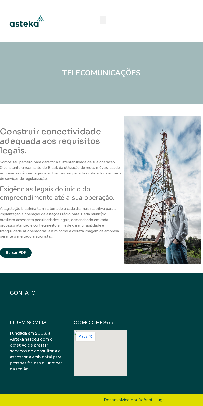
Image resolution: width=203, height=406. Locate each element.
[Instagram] (188, 21)
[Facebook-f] (177, 21)
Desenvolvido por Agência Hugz (134, 399)
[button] (103, 20)
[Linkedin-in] (166, 21)
